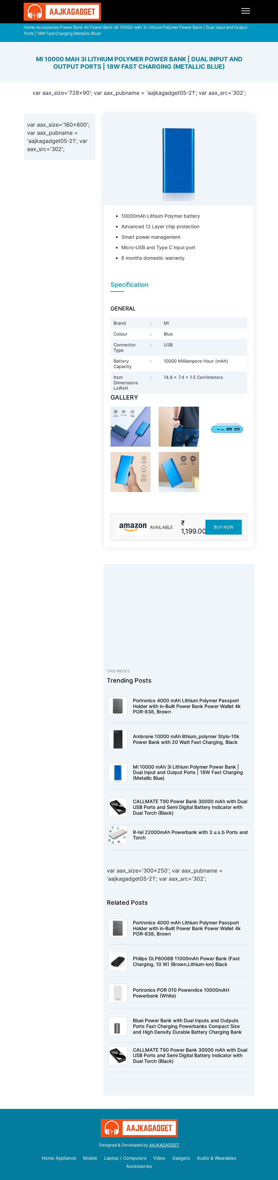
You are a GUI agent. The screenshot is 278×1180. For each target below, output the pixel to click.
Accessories (47, 27)
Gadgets (181, 1158)
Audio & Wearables (216, 1158)
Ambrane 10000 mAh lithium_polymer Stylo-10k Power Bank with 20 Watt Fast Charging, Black (186, 739)
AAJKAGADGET (164, 1144)
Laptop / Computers (125, 1158)
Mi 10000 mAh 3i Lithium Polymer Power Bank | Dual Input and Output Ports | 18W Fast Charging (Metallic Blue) (188, 772)
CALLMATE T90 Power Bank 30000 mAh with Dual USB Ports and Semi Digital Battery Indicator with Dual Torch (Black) (190, 807)
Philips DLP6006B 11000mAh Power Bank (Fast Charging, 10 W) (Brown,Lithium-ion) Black (186, 961)
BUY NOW (223, 527)
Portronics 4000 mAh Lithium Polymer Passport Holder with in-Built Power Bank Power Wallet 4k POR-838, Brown (187, 706)
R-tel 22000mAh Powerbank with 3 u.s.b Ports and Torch (190, 835)
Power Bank (71, 27)
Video (159, 1158)
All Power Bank (98, 27)
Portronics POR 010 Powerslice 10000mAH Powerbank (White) (181, 993)
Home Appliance (59, 1158)
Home (29, 27)
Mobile (90, 1158)
